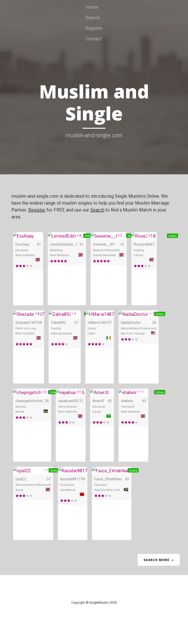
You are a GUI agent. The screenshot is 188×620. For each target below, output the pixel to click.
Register (94, 28)
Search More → (159, 560)
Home (92, 7)
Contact (94, 39)
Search (93, 17)
